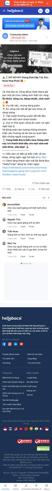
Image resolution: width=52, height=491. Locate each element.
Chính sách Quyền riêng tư (13, 382)
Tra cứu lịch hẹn (33, 363)
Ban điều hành (32, 382)
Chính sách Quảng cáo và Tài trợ (13, 394)
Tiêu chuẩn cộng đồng (11, 404)
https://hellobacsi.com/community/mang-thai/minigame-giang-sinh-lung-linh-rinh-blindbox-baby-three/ (24, 171)
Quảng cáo (31, 390)
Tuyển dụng (32, 386)
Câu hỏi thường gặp (10, 400)
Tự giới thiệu (32, 378)
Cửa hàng (6, 363)
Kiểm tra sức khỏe (34, 354)
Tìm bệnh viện (8, 358)
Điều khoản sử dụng (10, 378)
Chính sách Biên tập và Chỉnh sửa (14, 387)
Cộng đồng (32, 358)
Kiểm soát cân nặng (18, 41)
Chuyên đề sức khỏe (10, 354)
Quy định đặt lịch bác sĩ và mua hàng (13, 410)
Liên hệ (30, 395)
